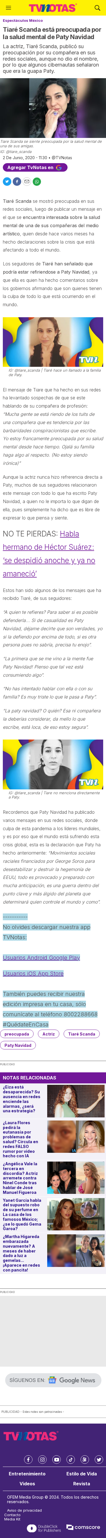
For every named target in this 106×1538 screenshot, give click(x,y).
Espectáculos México (23, 20)
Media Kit (12, 1519)
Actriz (48, 1034)
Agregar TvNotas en (31, 167)
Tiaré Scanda (81, 1034)
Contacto (12, 1515)
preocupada (17, 1034)
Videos (27, 1483)
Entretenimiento (27, 1474)
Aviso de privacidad (24, 1510)
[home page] (53, 7)
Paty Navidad (18, 1045)
